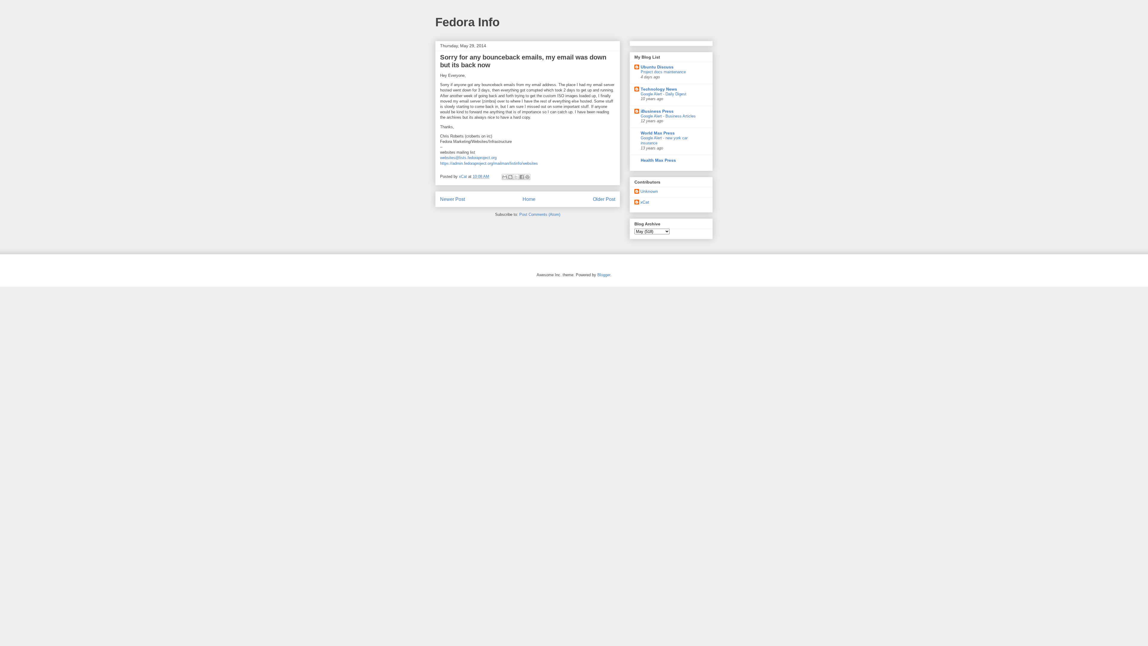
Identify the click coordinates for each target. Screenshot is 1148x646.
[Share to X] (516, 177)
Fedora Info (467, 22)
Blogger (603, 275)
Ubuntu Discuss (657, 67)
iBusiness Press (657, 111)
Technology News (659, 89)
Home (529, 199)
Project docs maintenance (663, 72)
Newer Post (452, 199)
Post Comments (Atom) (539, 214)
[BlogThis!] (510, 177)
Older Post (604, 199)
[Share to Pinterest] (527, 177)
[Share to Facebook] (522, 177)
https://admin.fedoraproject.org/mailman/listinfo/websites (489, 163)
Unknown (649, 191)
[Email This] (505, 177)
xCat (644, 202)
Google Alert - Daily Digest (663, 94)
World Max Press (658, 133)
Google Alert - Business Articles (668, 116)
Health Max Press (658, 160)
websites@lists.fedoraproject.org (468, 157)
